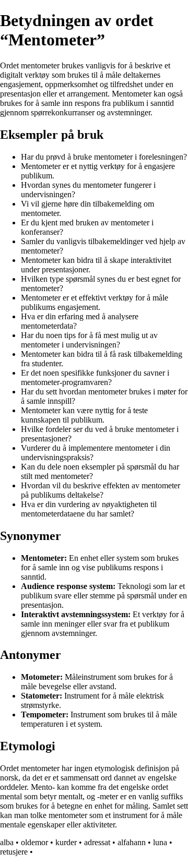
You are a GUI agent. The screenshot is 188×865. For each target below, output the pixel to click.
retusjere (14, 851)
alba (7, 842)
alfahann (132, 842)
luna (160, 842)
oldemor (34, 842)
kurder (66, 842)
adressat (97, 842)
